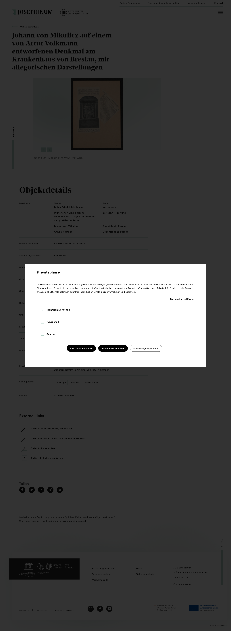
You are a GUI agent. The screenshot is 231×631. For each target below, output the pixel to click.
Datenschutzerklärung (182, 299)
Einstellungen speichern (146, 348)
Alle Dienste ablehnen (113, 348)
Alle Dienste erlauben (81, 348)
